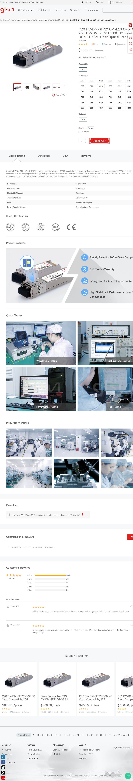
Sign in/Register (60, 749)
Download (44, 156)
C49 (91, 102)
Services (59, 10)
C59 (119, 108)
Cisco (83, 69)
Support (74, 10)
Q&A (65, 156)
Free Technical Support (89, 749)
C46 (129, 97)
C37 (110, 91)
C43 (101, 97)
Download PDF (86, 754)
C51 (110, 102)
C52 (119, 102)
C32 (129, 86)
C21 (91, 81)
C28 (91, 86)
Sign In (88, 2)
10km (83, 119)
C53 (129, 102)
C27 (82, 86)
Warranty (83, 758)
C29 (101, 86)
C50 (101, 102)
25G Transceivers (41, 20)
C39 (129, 91)
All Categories (25, 10)
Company (90, 10)
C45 (119, 97)
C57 (101, 108)
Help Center (33, 758)
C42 (91, 97)
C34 (82, 91)
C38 (119, 91)
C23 (110, 81)
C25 (129, 81)
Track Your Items (35, 749)
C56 (91, 108)
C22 (101, 81)
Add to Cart (99, 141)
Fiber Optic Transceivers (21, 20)
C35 (91, 91)
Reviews (86, 156)
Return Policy (34, 754)
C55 (82, 108)
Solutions (43, 10)
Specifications (17, 156)
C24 (119, 81)
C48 (82, 102)
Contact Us (7, 754)
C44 (110, 97)
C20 (82, 81)
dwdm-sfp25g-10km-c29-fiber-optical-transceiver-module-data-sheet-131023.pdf (45, 515)
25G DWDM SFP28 (59, 20)
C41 (82, 97)
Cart (102, 2)
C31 (119, 86)
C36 (101, 91)
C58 (110, 108)
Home (6, 20)
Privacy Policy (8, 762)
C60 (129, 108)
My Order (57, 754)
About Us (6, 749)
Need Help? (117, 2)
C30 (110, 86)
